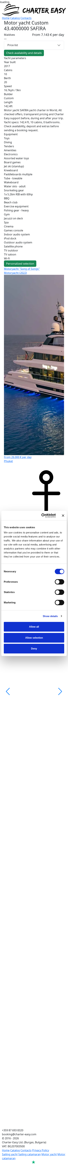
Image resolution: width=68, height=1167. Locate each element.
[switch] (59, 582)
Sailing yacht (10, 1154)
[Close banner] (63, 515)
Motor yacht (49, 1154)
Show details (50, 616)
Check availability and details (24, 53)
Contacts (26, 18)
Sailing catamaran (29, 1154)
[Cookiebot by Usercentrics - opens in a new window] (42, 515)
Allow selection (34, 637)
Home (6, 18)
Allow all (34, 626)
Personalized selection (20, 263)
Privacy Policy (40, 1150)
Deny (34, 648)
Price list (12, 45)
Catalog (15, 18)
